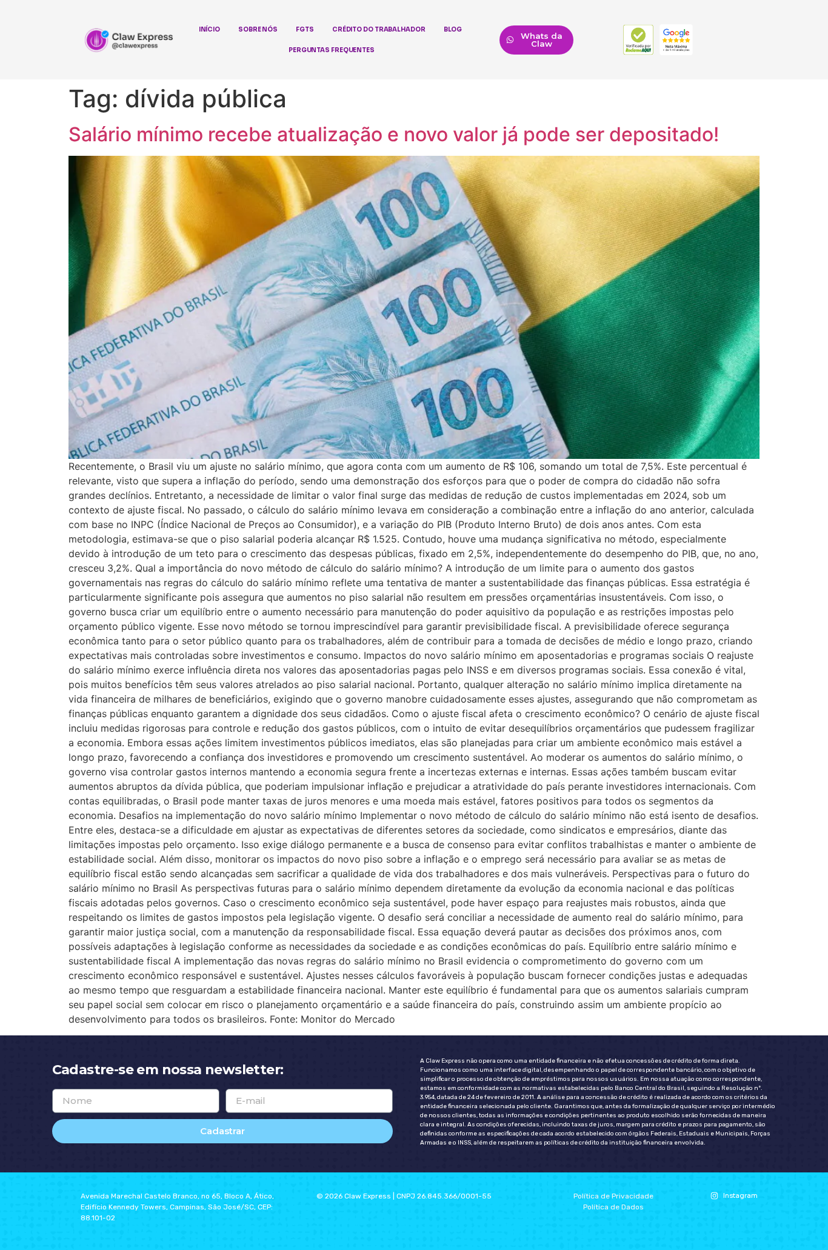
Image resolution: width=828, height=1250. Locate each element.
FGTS (305, 29)
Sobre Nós (258, 29)
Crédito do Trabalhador (379, 29)
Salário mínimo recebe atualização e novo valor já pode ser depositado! (393, 134)
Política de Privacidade (613, 1196)
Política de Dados (613, 1207)
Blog (453, 29)
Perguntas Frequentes (332, 50)
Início (209, 29)
